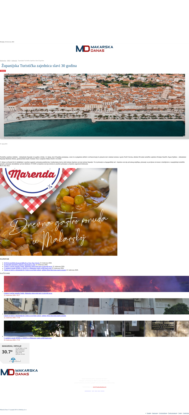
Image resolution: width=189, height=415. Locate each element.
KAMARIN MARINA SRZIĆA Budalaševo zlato (19, 265)
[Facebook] (176, 42)
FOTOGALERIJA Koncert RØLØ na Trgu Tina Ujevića (22, 263)
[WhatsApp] (31, 149)
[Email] (38, 149)
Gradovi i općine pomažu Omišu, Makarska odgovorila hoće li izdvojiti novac (28, 266)
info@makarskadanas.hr (99, 387)
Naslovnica (3, 60)
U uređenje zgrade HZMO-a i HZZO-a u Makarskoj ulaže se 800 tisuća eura (28, 268)
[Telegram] (45, 149)
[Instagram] (178, 42)
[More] (52, 149)
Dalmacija (14, 60)
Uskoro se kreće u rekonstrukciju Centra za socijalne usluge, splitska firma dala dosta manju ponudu (35, 270)
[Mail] (181, 42)
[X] (24, 149)
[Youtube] (183, 42)
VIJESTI (9, 60)
